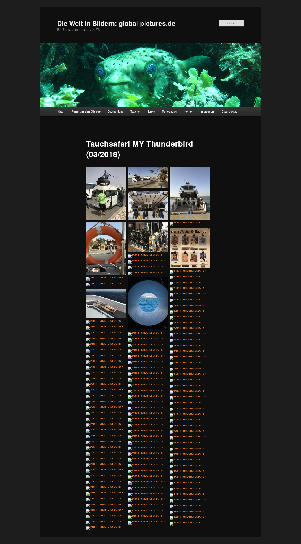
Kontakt (188, 111)
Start (61, 111)
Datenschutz (229, 111)
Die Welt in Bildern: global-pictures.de (116, 23)
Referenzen (169, 111)
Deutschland (115, 111)
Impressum (207, 111)
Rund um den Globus (86, 111)
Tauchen (135, 111)
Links (151, 111)
